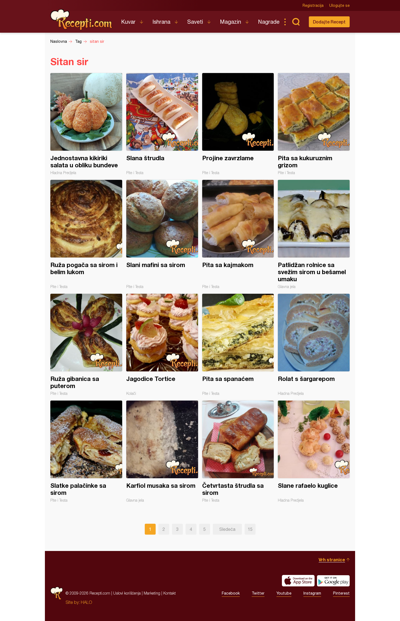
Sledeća (227, 529)
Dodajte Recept (329, 21)
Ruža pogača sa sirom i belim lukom (86, 234)
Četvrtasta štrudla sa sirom (238, 451)
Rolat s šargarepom (314, 345)
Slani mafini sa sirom (162, 234)
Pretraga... (296, 22)
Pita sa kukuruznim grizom (314, 124)
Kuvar (128, 22)
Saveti (195, 22)
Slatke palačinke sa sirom (86, 451)
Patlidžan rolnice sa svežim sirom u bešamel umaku (314, 234)
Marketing (152, 593)
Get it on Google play (333, 580)
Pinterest (341, 593)
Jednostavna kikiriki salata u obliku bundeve (86, 124)
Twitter (258, 593)
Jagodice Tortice (162, 345)
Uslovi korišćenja (127, 593)
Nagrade (268, 22)
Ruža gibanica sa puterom (86, 345)
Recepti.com (81, 19)
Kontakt (169, 593)
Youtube (283, 593)
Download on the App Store (298, 580)
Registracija (313, 5)
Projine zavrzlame (238, 124)
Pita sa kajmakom (238, 234)
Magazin (230, 22)
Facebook (231, 593)
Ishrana (161, 22)
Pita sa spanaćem (238, 345)
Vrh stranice (332, 559)
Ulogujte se (339, 5)
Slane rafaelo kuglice (314, 451)
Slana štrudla (162, 124)
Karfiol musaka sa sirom (162, 451)
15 (250, 529)
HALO (86, 602)
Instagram (312, 593)
